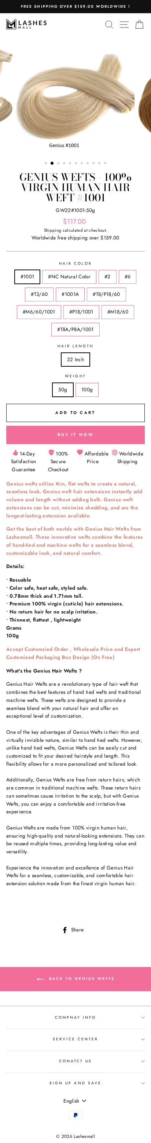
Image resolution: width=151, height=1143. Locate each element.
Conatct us (75, 1061)
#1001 (27, 276)
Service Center (76, 1039)
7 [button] (82, 164)
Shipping (53, 230)
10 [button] (100, 164)
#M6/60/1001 (39, 311)
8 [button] (88, 164)
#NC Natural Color (69, 276)
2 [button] (52, 163)
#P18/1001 (81, 311)
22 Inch (75, 359)
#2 (107, 276)
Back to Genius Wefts (81, 978)
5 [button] (71, 164)
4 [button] (65, 164)
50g (62, 389)
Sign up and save (75, 1083)
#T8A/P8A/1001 (75, 329)
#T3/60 (39, 294)
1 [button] (46, 164)
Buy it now (75, 434)
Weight (75, 376)
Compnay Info (75, 1017)
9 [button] (94, 164)
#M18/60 (117, 311)
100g (87, 389)
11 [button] (106, 164)
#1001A (70, 294)
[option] (75, 7)
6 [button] (76, 164)
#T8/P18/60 (106, 294)
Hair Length (76, 346)
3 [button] (59, 164)
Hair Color (75, 263)
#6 (128, 276)
